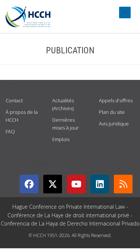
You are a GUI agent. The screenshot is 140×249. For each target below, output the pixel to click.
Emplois (60, 139)
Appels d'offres (116, 100)
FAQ (10, 131)
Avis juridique (114, 123)
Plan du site (112, 112)
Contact (14, 100)
